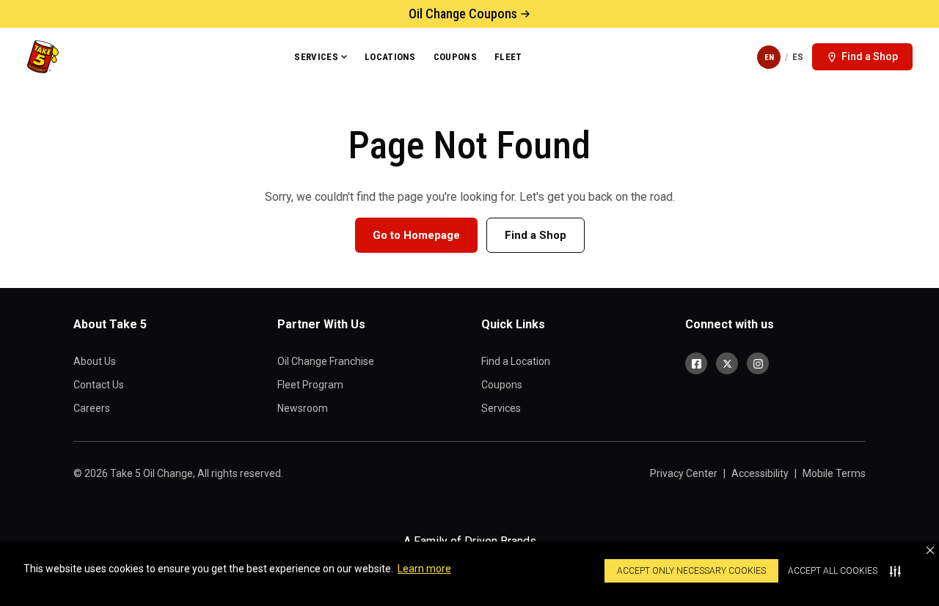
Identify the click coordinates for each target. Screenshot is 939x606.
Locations (390, 56)
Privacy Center (683, 473)
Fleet (508, 56)
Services (316, 56)
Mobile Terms (834, 473)
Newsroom (302, 408)
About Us (94, 361)
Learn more (424, 568)
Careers (91, 408)
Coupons (455, 56)
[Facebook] (696, 363)
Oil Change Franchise (325, 361)
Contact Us (98, 385)
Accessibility (760, 473)
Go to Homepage (416, 235)
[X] (727, 363)
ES (797, 56)
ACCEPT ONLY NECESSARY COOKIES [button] (691, 571)
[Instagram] (758, 363)
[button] (930, 550)
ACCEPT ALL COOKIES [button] (832, 571)
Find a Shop (535, 235)
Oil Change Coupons (463, 13)
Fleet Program (310, 385)
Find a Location (515, 361)
